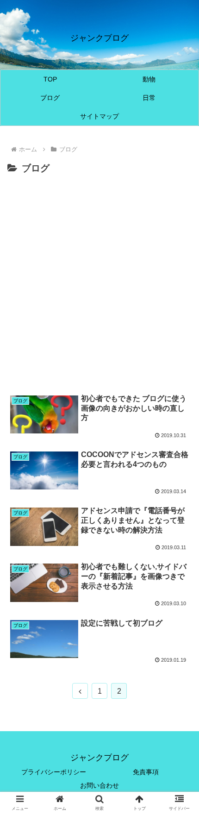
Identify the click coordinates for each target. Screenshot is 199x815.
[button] (180, 757)
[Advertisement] (99, 281)
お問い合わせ (99, 785)
